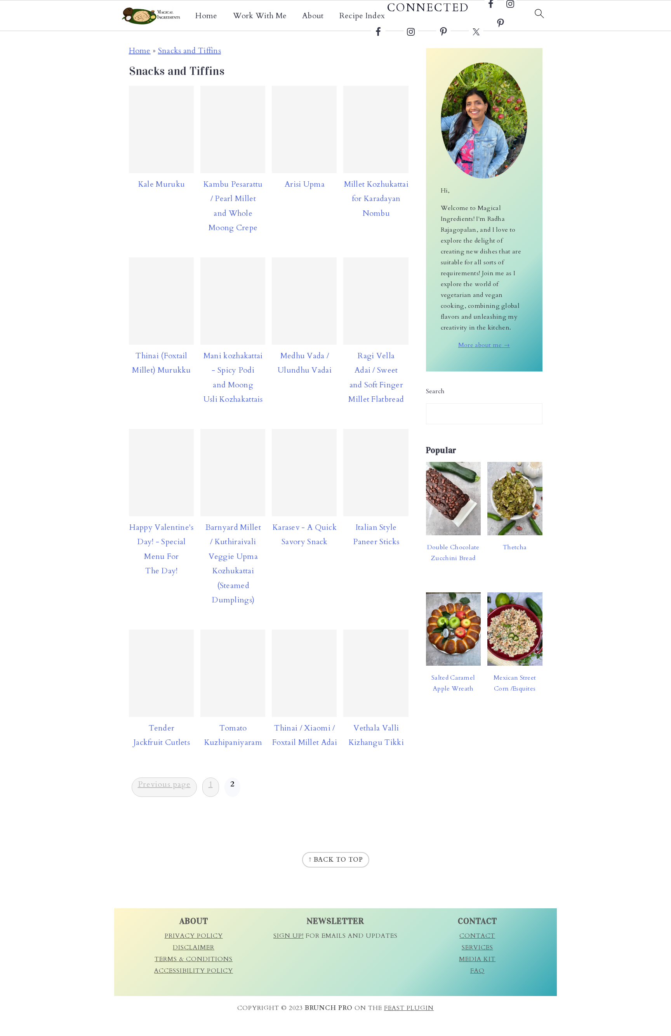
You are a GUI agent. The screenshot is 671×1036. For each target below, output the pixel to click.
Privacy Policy (194, 936)
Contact (477, 936)
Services (477, 947)
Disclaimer (193, 947)
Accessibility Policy (193, 971)
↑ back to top (335, 860)
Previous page (164, 784)
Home (206, 16)
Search (435, 391)
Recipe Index (362, 16)
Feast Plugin (409, 1008)
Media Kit (477, 959)
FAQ (477, 971)
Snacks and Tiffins (189, 50)
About (313, 16)
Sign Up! (288, 936)
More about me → (484, 345)
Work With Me (260, 16)
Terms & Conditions (194, 959)
